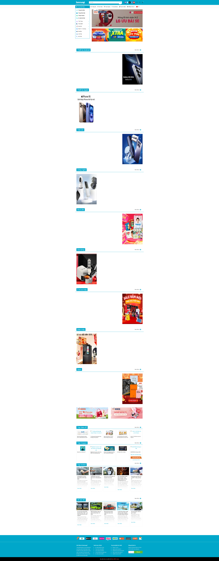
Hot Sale (100, 6)
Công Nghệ (80, 23)
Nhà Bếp (80, 31)
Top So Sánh (123, 6)
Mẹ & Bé (80, 26)
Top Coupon (107, 6)
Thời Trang (80, 21)
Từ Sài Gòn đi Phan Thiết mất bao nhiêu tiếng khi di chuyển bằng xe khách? (123, 513)
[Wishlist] (139, 2)
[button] (78, 537)
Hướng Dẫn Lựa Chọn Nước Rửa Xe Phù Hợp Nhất (81, 477)
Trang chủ (94, 6)
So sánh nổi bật (81, 18)
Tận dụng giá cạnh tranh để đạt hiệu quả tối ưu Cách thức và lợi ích (122, 437)
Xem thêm (79, 488)
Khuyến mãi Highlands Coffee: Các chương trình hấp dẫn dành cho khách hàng (109, 453)
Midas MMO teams (115, 559)
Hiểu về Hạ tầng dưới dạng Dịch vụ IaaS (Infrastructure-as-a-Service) (82, 437)
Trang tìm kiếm (81, 10)
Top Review (115, 6)
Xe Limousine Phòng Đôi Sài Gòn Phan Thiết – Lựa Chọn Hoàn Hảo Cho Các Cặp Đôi (82, 513)
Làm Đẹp (80, 33)
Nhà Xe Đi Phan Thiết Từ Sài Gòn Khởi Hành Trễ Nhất (96, 513)
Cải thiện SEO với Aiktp (121, 452)
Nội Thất (80, 36)
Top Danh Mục (81, 7)
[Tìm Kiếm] (120, 2)
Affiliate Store (131, 6)
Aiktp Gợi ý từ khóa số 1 (81, 452)
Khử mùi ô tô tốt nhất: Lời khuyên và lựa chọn (109, 477)
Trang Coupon (81, 15)
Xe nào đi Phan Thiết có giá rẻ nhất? (136, 512)
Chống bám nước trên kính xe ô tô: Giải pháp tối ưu (96, 477)
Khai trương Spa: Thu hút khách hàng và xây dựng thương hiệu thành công (108, 437)
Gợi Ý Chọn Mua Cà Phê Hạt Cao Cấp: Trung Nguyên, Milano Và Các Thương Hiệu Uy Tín (122, 478)
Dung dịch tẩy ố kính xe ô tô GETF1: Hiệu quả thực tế (136, 477)
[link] (117, 18)
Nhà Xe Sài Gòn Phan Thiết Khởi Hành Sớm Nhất (108, 513)
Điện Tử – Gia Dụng (82, 28)
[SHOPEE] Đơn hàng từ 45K (135, 452)
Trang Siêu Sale (81, 13)
